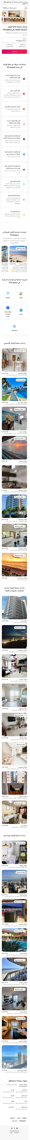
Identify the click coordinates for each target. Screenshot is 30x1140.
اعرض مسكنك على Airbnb (9, 8)
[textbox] (21, 46)
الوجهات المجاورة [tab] (23, 1084)
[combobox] (14, 41)
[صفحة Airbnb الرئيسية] (26, 8)
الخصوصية (16, 1132)
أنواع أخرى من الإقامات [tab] (12, 1084)
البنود (11, 1132)
